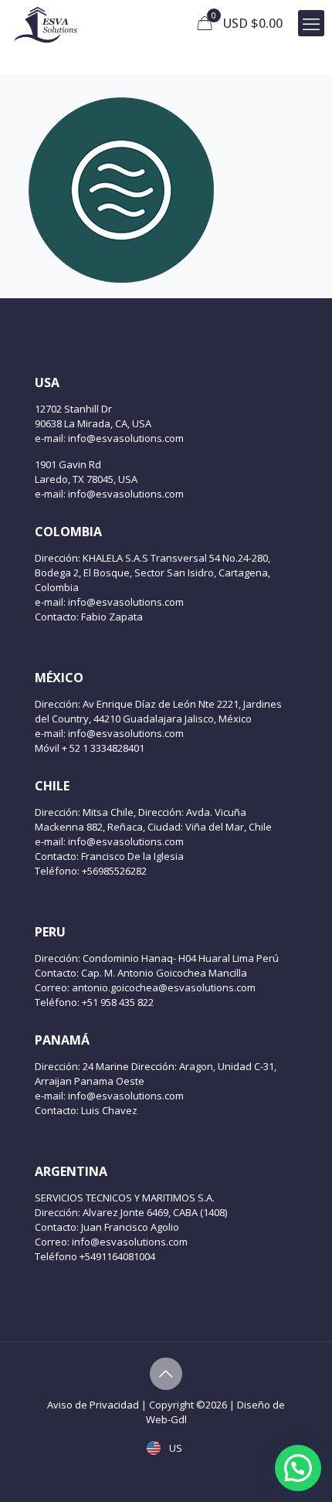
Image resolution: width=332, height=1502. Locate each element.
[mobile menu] (311, 23)
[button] (298, 1468)
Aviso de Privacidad (93, 1405)
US (174, 1448)
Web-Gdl (166, 1419)
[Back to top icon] (166, 1374)
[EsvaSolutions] (45, 23)
